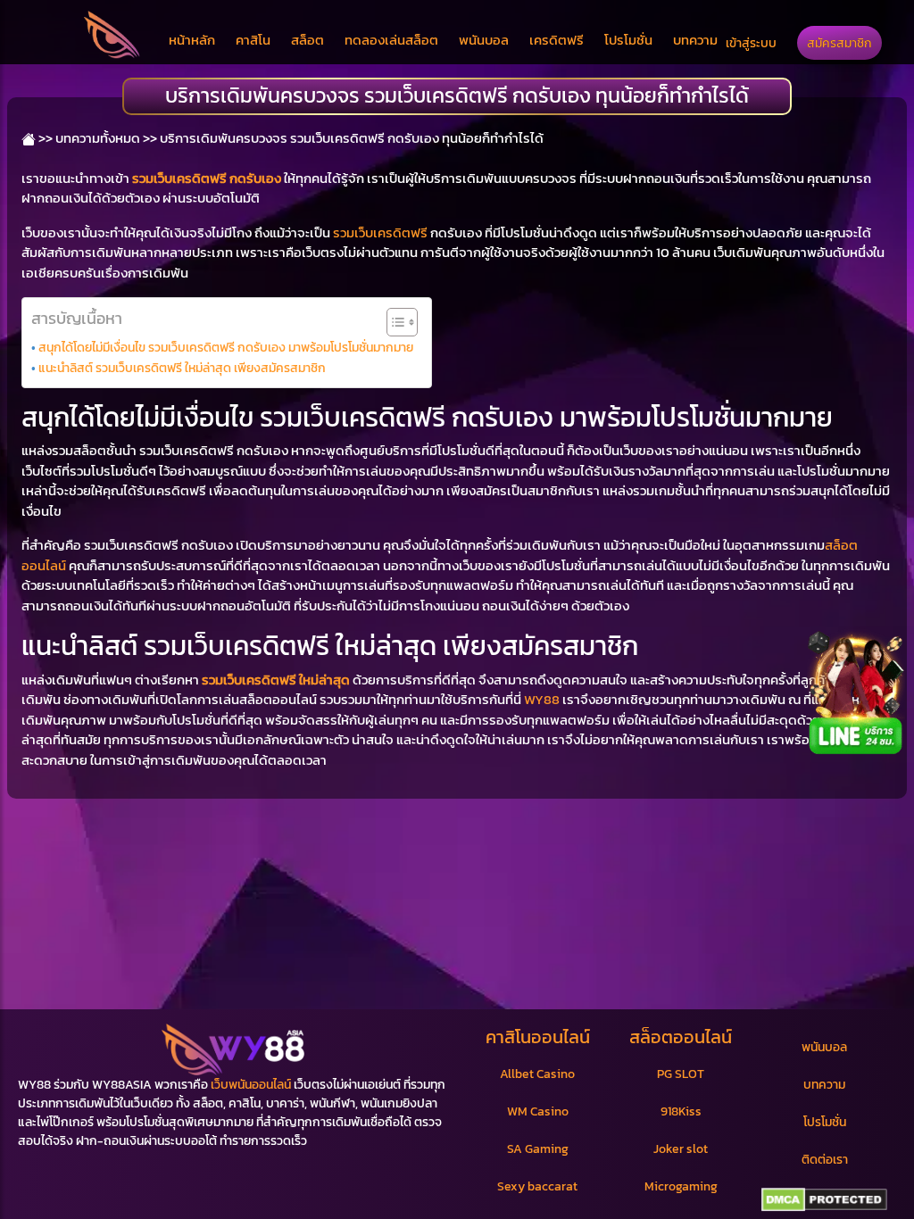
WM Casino (538, 1111)
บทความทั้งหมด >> (106, 138)
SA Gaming (538, 1149)
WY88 (542, 699)
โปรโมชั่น (628, 39)
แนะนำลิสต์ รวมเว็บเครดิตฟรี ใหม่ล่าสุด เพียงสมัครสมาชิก (182, 368)
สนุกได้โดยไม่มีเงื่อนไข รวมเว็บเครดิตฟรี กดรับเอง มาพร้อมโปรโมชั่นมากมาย (225, 347)
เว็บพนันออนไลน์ (251, 1084)
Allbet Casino (537, 1074)
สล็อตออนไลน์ (680, 1037)
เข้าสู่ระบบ (751, 43)
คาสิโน (253, 39)
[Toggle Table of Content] (393, 322)
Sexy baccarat (537, 1186)
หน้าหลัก (192, 39)
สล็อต (307, 39)
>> (44, 138)
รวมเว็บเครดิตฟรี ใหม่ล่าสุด (276, 679)
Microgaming (681, 1186)
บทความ (695, 39)
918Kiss (681, 1111)
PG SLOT (680, 1074)
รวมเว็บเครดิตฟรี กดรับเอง (206, 178)
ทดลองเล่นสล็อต (391, 39)
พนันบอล (484, 39)
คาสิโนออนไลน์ (538, 1037)
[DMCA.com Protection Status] (824, 1200)
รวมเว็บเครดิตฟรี (380, 232)
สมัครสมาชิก (839, 43)
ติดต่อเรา (825, 1159)
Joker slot (680, 1149)
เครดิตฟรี (556, 39)
